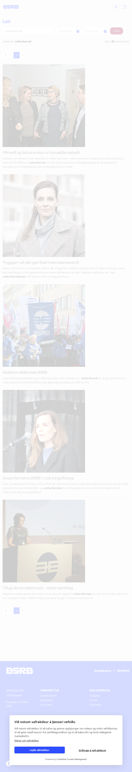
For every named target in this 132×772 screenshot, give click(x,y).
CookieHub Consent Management (72, 759)
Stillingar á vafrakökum (92, 750)
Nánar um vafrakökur (26, 740)
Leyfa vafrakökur (39, 750)
